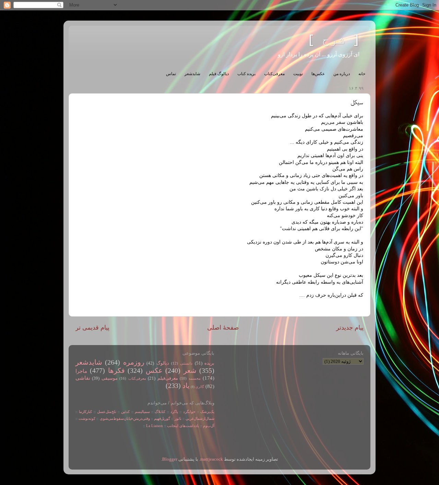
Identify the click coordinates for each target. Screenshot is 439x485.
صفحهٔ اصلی (223, 327)
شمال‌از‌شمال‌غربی (200, 418)
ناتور (178, 418)
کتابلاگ (160, 412)
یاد (186, 385)
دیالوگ (162, 363)
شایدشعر (192, 73)
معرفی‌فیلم (167, 378)
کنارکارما (85, 412)
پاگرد (173, 412)
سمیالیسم (142, 412)
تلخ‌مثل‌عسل (106, 412)
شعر (190, 370)
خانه (361, 73)
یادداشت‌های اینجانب (183, 426)
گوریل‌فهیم (162, 418)
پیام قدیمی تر (92, 327)
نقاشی (82, 378)
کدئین (125, 412)
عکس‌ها (318, 73)
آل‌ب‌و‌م (208, 426)
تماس (171, 73)
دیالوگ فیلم (219, 73)
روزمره (133, 362)
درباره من (341, 73)
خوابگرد (188, 412)
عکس (154, 370)
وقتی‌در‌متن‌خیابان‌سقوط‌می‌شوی (125, 418)
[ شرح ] (333, 40)
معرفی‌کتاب (274, 73)
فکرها (116, 370)
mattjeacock (211, 459)
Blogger (169, 459)
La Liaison (154, 426)
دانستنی (186, 363)
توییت (298, 73)
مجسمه (195, 378)
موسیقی (110, 378)
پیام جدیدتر (350, 327)
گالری (199, 387)
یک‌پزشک (207, 412)
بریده (209, 363)
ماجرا (81, 371)
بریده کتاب (246, 73)
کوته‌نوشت (87, 418)
